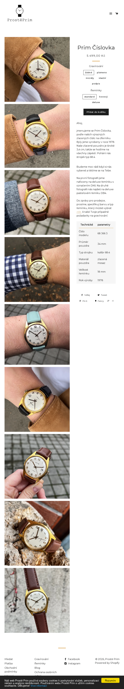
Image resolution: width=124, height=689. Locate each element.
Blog (37, 667)
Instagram (73, 663)
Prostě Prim (112, 659)
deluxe (96, 102)
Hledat (9, 659)
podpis (96, 83)
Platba (9, 663)
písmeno (102, 72)
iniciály (90, 78)
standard (89, 96)
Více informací (39, 685)
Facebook (73, 659)
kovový (103, 96)
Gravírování (96, 66)
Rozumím (110, 680)
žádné (88, 72)
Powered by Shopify (107, 662)
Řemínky (96, 90)
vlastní (102, 78)
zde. (79, 211)
